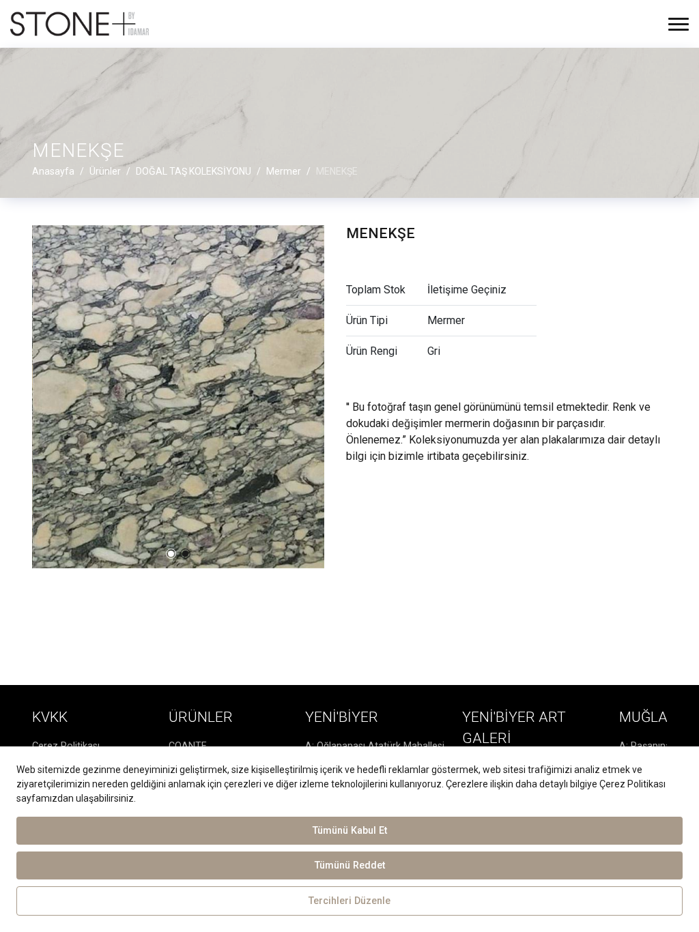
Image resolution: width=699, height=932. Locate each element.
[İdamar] (79, 24)
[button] (171, 554)
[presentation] (41, 396)
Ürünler (201, 717)
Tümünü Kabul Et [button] (350, 830)
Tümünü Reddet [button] (350, 865)
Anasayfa (53, 171)
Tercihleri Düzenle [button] (349, 901)
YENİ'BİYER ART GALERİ (514, 728)
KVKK (50, 717)
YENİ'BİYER (341, 717)
